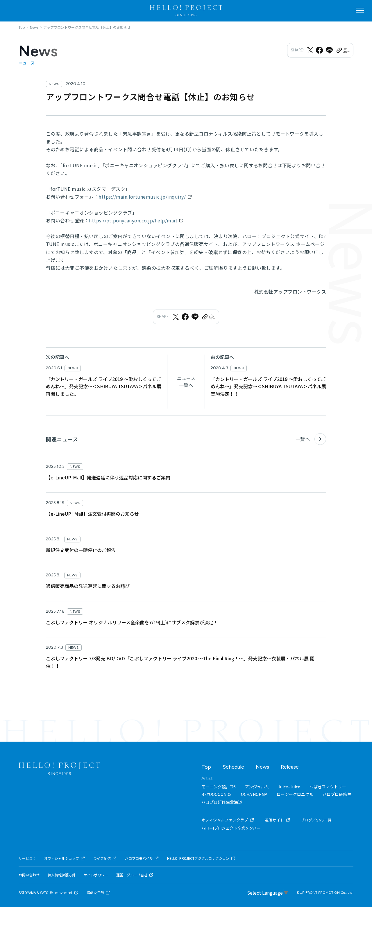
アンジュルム (257, 787)
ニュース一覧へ (186, 382)
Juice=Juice (289, 787)
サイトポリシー (96, 875)
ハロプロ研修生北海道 (221, 802)
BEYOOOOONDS (216, 794)
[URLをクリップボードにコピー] (343, 50)
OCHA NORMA (254, 794)
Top (206, 767)
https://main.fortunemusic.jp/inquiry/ (142, 196)
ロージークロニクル (295, 794)
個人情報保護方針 (62, 875)
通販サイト (274, 820)
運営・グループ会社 (131, 875)
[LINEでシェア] (329, 50)
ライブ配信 (102, 858)
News (262, 767)
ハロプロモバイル (139, 858)
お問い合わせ (29, 875)
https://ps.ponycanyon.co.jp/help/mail (133, 220)
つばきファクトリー (328, 787)
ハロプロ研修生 (337, 794)
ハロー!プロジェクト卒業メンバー (231, 828)
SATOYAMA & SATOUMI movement (45, 892)
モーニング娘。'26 (218, 787)
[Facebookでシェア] (319, 50)
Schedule (233, 767)
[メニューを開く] (359, 10)
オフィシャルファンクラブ (224, 820)
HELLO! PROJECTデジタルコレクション (198, 858)
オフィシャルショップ (61, 858)
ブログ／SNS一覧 (316, 820)
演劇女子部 (95, 892)
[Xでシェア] (310, 50)
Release (290, 767)
